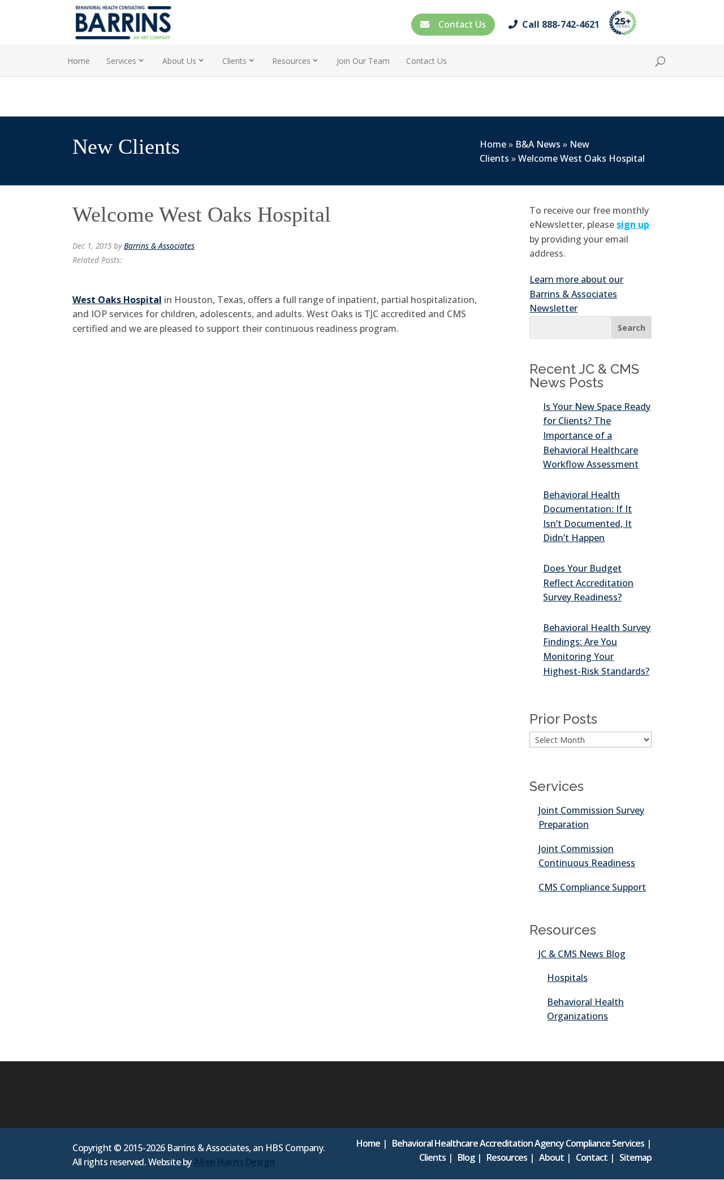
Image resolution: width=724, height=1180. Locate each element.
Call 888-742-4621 (561, 24)
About (551, 1157)
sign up (633, 224)
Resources (506, 1157)
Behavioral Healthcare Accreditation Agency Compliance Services (518, 1143)
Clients (234, 60)
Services (121, 60)
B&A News (538, 144)
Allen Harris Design (234, 1162)
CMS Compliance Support (592, 887)
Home (78, 60)
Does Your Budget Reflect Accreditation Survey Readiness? (588, 582)
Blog (466, 1157)
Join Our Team (363, 60)
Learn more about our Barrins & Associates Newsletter (576, 293)
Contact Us (460, 24)
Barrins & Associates (159, 245)
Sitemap (635, 1157)
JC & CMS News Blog (582, 954)
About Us (179, 60)
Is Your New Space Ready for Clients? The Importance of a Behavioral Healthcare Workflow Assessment (596, 435)
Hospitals (567, 977)
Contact (591, 1157)
